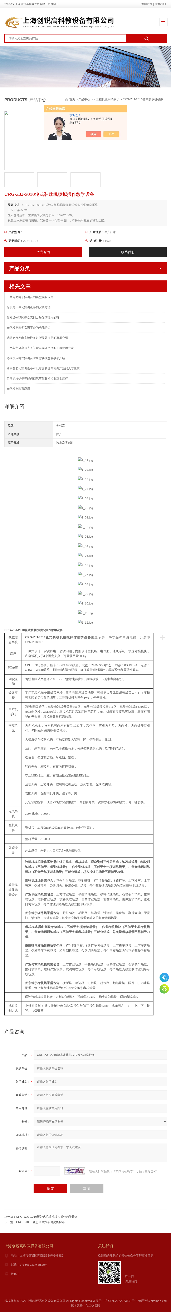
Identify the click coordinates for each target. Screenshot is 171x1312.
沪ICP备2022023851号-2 (120, 1300)
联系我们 (160, 4)
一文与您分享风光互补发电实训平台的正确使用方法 (40, 348)
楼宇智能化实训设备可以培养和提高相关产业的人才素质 (43, 368)
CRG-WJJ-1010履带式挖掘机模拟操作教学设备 (47, 1216)
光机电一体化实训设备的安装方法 (28, 307)
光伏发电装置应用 (18, 388)
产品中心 (84, 99)
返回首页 (146, 4)
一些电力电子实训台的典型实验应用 (30, 297)
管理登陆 (144, 1300)
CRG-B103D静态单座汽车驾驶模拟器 (40, 1222)
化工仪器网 (93, 1305)
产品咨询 (43, 252)
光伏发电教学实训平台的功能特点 (28, 327)
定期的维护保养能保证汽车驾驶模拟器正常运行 (37, 378)
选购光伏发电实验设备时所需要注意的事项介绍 (37, 337)
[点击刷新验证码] (74, 1170)
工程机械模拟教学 (107, 99)
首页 (72, 99)
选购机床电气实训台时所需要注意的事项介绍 (36, 358)
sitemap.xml (159, 1300)
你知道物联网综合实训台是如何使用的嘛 (33, 317)
